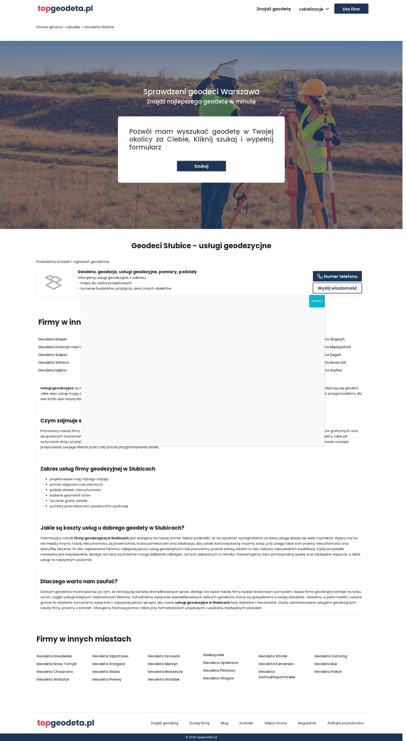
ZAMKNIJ (317, 301)
